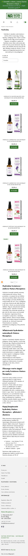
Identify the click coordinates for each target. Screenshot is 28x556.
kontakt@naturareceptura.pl (7, 523)
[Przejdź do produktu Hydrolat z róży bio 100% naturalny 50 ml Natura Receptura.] (14, 253)
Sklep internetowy (7, 554)
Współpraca (4, 476)
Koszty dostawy (5, 489)
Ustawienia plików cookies (8, 508)
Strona (12, 282)
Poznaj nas (4, 470)
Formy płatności (5, 486)
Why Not (13, 550)
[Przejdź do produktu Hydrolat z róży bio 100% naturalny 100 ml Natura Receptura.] (14, 210)
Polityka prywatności (6, 503)
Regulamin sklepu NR (6, 500)
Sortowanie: (5, 57)
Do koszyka (14, 104)
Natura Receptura (7, 26)
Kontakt (3, 478)
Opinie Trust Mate (5, 473)
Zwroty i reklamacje (6, 505)
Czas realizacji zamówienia (8, 492)
